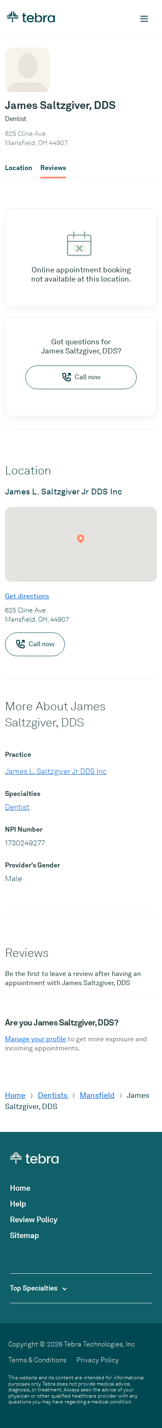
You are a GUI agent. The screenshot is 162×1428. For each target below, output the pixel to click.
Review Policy (33, 1219)
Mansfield (97, 1095)
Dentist (17, 807)
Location (18, 168)
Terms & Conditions (37, 1360)
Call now (88, 377)
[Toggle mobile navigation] (144, 19)
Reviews (53, 168)
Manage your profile (35, 1039)
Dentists (53, 1095)
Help (18, 1203)
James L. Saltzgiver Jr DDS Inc (56, 771)
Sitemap (24, 1235)
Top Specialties (34, 1288)
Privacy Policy (97, 1360)
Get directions (27, 596)
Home (15, 1095)
